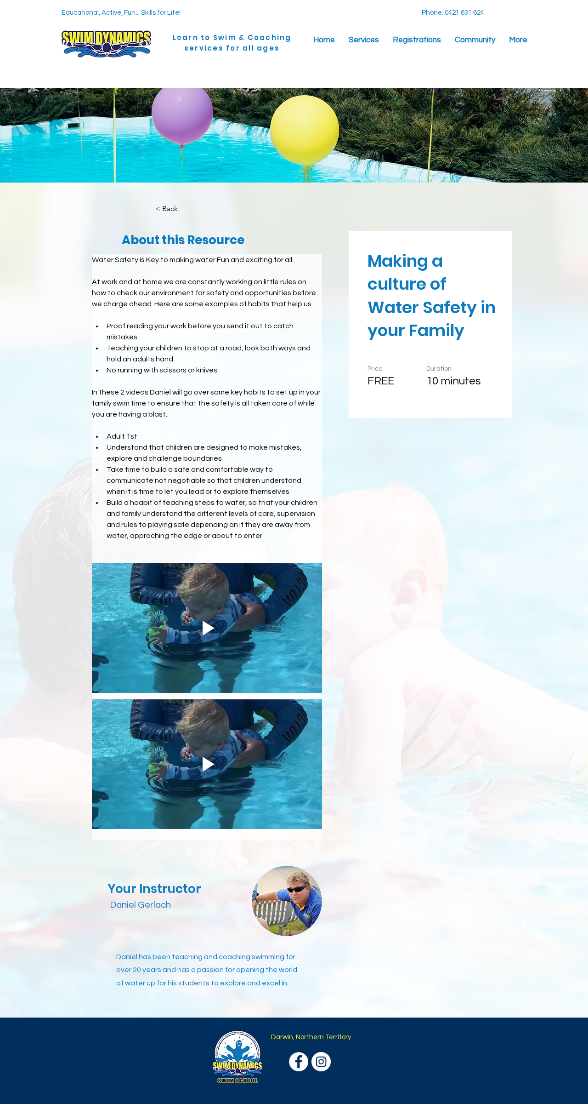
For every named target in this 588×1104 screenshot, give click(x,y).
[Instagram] (321, 1061)
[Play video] (207, 628)
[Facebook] (298, 1061)
